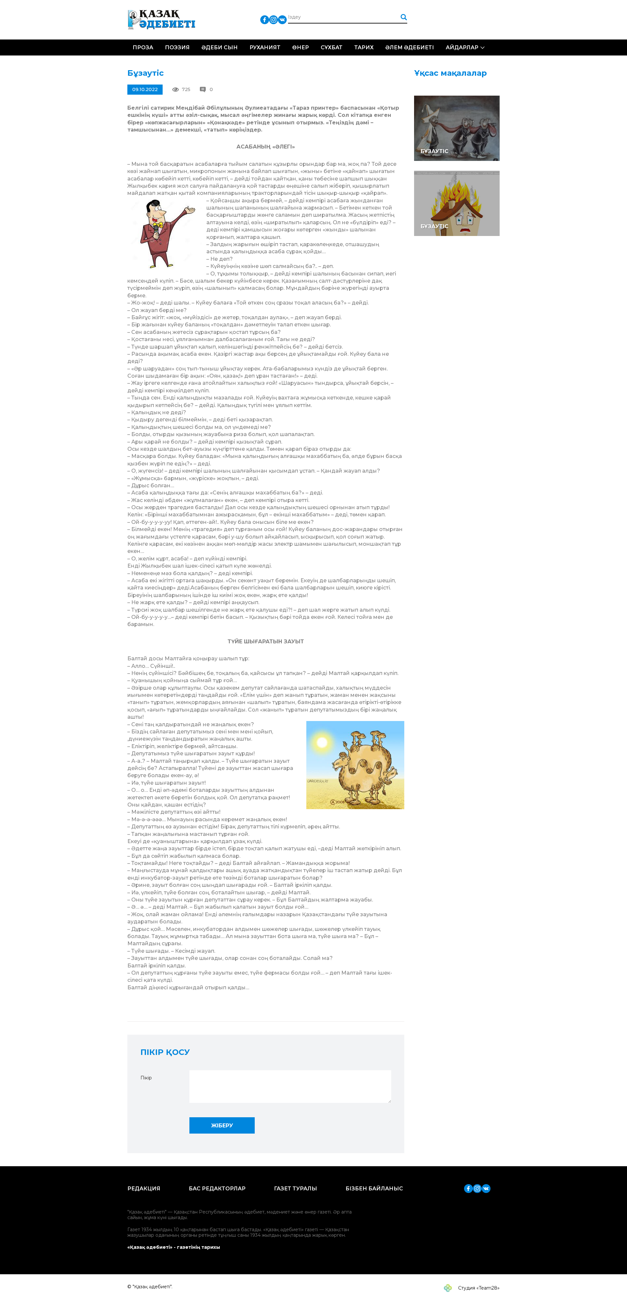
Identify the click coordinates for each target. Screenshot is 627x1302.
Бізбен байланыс (374, 1188)
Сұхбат (332, 47)
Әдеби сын (219, 47)
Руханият (265, 47)
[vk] (282, 19)
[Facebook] (264, 19)
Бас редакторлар (217, 1188)
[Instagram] (273, 19)
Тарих (364, 47)
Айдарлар (462, 47)
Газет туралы (295, 1188)
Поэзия (177, 47)
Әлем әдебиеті (409, 47)
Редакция (143, 1188)
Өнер (300, 47)
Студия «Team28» (478, 1288)
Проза (143, 47)
